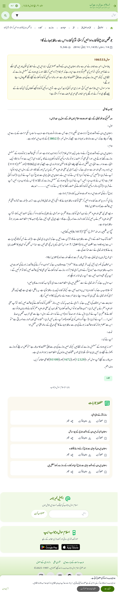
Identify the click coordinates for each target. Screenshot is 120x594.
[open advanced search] (17, 15)
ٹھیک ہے (108, 589)
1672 (67, 360)
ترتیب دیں (5, 589)
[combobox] (68, 15)
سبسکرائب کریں (39, 514)
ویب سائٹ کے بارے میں (73, 562)
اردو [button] (12, 6)
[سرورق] (111, 28)
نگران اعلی (57, 562)
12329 (80, 360)
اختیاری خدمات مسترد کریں (88, 589)
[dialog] (59, 584)
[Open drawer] (4, 6)
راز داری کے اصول (43, 562)
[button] (101, 421)
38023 (53, 139)
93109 (54, 360)
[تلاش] (5, 15)
